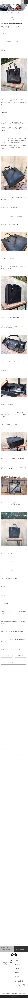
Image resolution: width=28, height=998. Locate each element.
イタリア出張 (4, 684)
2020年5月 (3, 850)
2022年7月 (3, 790)
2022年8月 (3, 786)
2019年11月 (3, 869)
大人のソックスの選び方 (7, 725)
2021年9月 (3, 799)
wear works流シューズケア (7, 681)
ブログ (2, 716)
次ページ (20, 655)
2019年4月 (3, 891)
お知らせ (3, 697)
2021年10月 (3, 796)
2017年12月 (3, 942)
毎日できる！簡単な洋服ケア (8, 732)
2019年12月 (3, 866)
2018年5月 (3, 926)
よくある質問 (4, 722)
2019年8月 (3, 878)
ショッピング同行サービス (7, 703)
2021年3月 (3, 818)
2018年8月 (3, 917)
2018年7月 (3, 920)
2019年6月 (3, 885)
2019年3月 (3, 894)
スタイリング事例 (5, 706)
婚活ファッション (5, 728)
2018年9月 (3, 913)
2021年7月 (3, 805)
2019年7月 (3, 882)
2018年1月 (3, 939)
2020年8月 (3, 840)
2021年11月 (3, 793)
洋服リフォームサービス (7, 735)
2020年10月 (3, 834)
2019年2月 (3, 898)
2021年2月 (3, 821)
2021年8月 (3, 802)
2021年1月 (3, 824)
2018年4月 (3, 929)
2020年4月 (3, 853)
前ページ (7, 655)
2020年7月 (3, 844)
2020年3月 (3, 856)
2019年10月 (3, 872)
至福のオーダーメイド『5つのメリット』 (11, 741)
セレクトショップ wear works (8, 709)
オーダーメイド (5, 690)
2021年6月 (3, 809)
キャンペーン (4, 700)
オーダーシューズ (5, 687)
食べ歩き (3, 744)
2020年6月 (3, 847)
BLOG (7, 12)
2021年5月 (3, 812)
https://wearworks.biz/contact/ (19, 649)
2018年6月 (3, 923)
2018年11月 (3, 907)
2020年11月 (3, 831)
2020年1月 (3, 863)
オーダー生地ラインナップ (7, 693)
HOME (2, 12)
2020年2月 (3, 859)
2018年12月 (3, 904)
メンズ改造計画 (5, 719)
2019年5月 (3, 888)
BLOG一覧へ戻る (14, 662)
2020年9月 (3, 837)
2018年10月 (3, 910)
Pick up (2, 678)
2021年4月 (3, 815)
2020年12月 (3, 828)
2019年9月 (3, 875)
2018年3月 (3, 932)
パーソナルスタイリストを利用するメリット (11, 712)
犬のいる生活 (4, 738)
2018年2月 (3, 936)
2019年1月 (3, 901)
